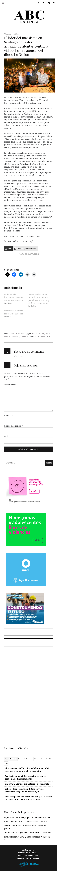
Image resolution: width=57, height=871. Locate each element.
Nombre (8, 415)
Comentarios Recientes (25, 759)
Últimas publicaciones (26, 249)
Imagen (8, 34)
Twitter (37, 3)
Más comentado (39, 759)
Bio (9, 249)
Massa (23, 337)
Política (16, 34)
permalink (45, 337)
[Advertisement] (28, 700)
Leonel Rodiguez (11, 337)
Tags (6, 763)
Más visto (49, 759)
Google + (48, 3)
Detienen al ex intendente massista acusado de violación (13, 297)
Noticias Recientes (10, 759)
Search (53, 3)
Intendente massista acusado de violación (13, 312)
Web (6, 436)
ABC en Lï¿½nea (29, 253)
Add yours (18, 356)
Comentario (10, 385)
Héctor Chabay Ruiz (40, 334)
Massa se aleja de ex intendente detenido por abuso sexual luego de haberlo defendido (39, 298)
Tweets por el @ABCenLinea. (17, 748)
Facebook (43, 3)
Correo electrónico (13, 426)
